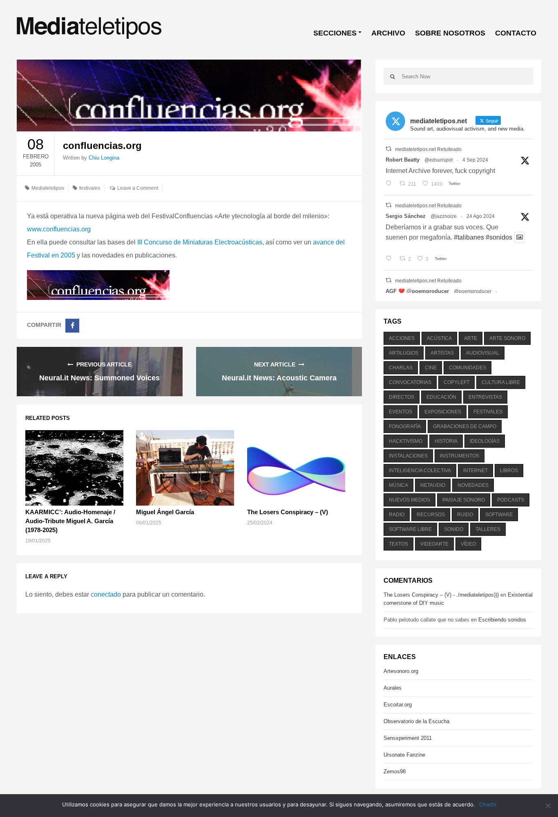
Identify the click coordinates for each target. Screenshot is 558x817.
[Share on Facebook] (72, 326)
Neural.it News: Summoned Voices (99, 378)
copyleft (456, 382)
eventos (400, 412)
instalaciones (408, 456)
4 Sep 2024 (475, 160)
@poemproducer (472, 291)
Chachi (487, 804)
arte (470, 338)
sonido (453, 529)
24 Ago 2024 (480, 216)
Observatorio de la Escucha (416, 721)
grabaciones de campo (464, 426)
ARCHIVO (388, 33)
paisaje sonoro (463, 500)
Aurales (393, 688)
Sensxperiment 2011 (408, 738)
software (499, 514)
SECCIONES (335, 33)
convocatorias (410, 382)
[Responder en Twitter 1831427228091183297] (390, 184)
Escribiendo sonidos (502, 620)
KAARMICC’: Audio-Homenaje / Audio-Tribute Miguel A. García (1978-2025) (70, 520)
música (398, 485)
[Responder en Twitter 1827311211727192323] (390, 259)
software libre (410, 529)
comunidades (467, 368)
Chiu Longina (104, 158)
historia (446, 441)
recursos (431, 514)
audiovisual (482, 353)
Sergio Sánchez (406, 216)
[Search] (393, 76)
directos (401, 397)
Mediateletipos (47, 188)
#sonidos (499, 237)
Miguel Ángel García (165, 511)
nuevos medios (409, 500)
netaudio (432, 485)
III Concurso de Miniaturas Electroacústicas (199, 242)
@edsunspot (438, 160)
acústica (439, 338)
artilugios (403, 353)
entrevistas (485, 397)
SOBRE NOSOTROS (450, 33)
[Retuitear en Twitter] (388, 149)
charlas (401, 368)
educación (441, 397)
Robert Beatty (403, 160)
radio (396, 514)
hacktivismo (405, 441)
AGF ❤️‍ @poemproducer (417, 291)
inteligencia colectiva (420, 470)
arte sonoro (507, 338)
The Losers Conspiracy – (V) (287, 511)
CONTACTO (515, 33)
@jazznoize (444, 216)
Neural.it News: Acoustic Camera (279, 378)
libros (509, 470)
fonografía (405, 426)
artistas (442, 353)
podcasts (510, 500)
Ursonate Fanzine (404, 755)
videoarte (434, 544)
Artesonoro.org (401, 671)
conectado (106, 594)
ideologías (485, 441)
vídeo (468, 544)
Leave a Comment (137, 188)
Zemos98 (395, 771)
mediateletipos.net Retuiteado (428, 149)
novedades (473, 485)
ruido (465, 514)
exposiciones (442, 412)
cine (431, 368)
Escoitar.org (398, 705)
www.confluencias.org (59, 229)
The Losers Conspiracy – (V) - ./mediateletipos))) (441, 595)
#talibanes (469, 237)
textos (398, 544)
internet (475, 470)
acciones (402, 338)
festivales (89, 188)
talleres (487, 529)
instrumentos (459, 456)
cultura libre (501, 382)
